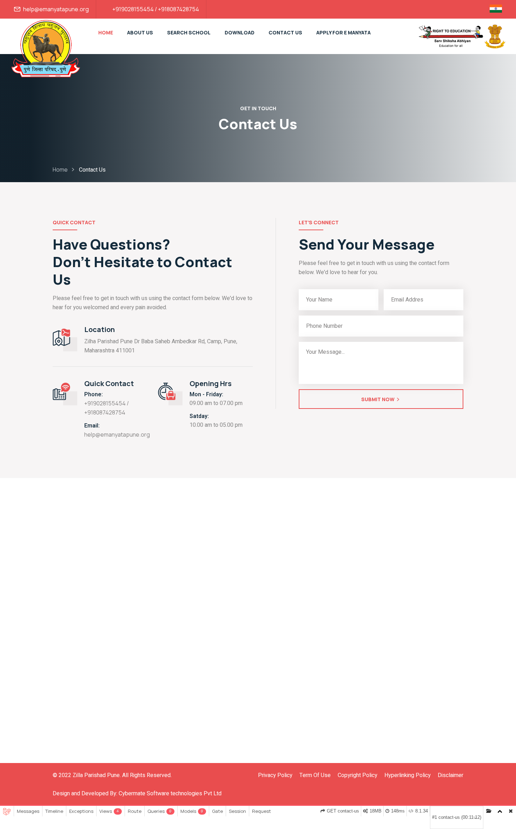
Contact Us (285, 32)
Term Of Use (315, 775)
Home (105, 32)
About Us (140, 32)
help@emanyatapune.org (56, 9)
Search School (189, 32)
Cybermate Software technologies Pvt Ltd (170, 793)
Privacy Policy (275, 775)
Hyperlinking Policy (407, 775)
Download (239, 32)
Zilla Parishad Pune (96, 775)
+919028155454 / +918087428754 (155, 9)
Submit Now (378, 399)
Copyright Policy (357, 775)
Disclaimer (450, 775)
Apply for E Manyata (343, 32)
